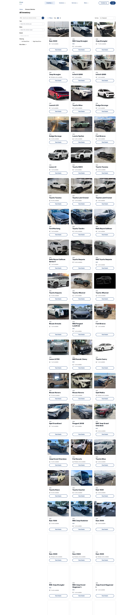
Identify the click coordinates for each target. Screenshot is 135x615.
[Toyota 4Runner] (81, 281)
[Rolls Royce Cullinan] (105, 216)
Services (74, 3)
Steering (21, 39)
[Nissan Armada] (58, 311)
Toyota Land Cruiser (80, 198)
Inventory (49, 3)
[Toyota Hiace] (58, 478)
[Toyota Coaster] (81, 478)
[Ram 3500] (105, 508)
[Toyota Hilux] (81, 93)
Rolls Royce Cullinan (104, 229)
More (85, 3)
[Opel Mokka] (105, 380)
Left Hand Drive (25, 41)
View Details (58, 49)
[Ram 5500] (58, 29)
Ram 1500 (100, 490)
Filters (51, 18)
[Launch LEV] (58, 93)
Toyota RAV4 (77, 167)
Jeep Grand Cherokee (58, 459)
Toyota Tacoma (102, 167)
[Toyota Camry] (105, 347)
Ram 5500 (53, 41)
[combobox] (31, 17)
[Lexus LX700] (58, 347)
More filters (22, 44)
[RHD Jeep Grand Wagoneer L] (81, 573)
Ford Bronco (100, 136)
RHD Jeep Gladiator (80, 521)
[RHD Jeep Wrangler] (81, 29)
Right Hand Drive (37, 41)
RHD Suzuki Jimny (79, 359)
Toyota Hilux (77, 105)
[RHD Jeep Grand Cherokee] (105, 411)
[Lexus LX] (58, 155)
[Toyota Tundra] (81, 216)
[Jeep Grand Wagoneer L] (105, 573)
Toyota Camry (101, 359)
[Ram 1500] (105, 478)
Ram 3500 (100, 521)
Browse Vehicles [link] (30, 9)
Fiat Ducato (77, 459)
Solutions (61, 3)
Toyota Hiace (54, 490)
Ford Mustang (54, 229)
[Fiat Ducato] (81, 447)
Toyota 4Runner (78, 293)
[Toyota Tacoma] (105, 155)
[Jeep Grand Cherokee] (58, 447)
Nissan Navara (55, 393)
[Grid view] (58, 18)
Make (20, 27)
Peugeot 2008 (78, 423)
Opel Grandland (55, 423)
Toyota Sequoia (78, 259)
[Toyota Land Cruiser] (81, 186)
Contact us (104, 3)
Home (21, 9)
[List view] (60, 18)
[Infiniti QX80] (81, 62)
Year (20, 21)
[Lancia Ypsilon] (81, 124)
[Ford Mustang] (58, 216)
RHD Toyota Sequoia (104, 259)
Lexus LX (52, 167)
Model (21, 33)
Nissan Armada (55, 324)
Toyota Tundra (78, 229)
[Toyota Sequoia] (81, 247)
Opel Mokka (100, 393)
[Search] (43, 18)
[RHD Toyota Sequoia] (105, 247)
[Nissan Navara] (58, 380)
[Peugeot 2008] (81, 411)
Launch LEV (54, 105)
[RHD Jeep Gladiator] (81, 508)
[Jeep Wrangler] (105, 29)
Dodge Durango (102, 105)
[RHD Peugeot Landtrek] (81, 311)
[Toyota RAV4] (81, 155)
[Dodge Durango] (105, 93)
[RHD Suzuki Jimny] (81, 347)
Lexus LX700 (54, 359)
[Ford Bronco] (105, 124)
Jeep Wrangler (101, 41)
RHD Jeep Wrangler (80, 41)
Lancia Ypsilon (78, 136)
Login (112, 3)
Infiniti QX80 (77, 74)
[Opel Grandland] (58, 411)
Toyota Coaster (78, 490)
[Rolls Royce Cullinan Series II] (58, 247)
